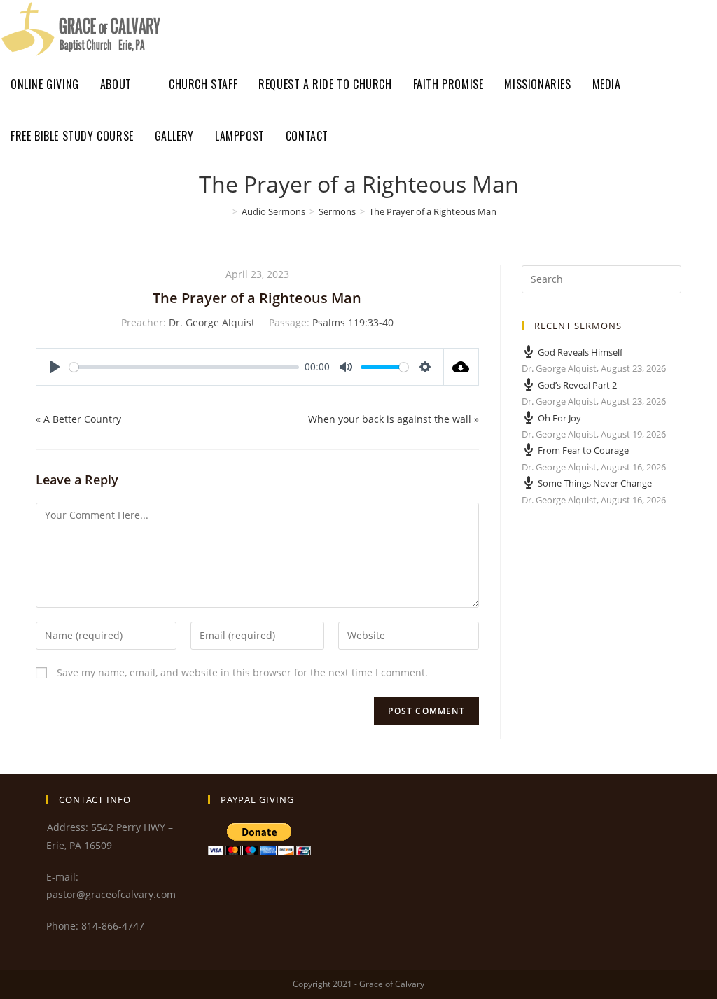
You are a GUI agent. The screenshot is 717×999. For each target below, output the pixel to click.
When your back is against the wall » (393, 419)
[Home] (224, 211)
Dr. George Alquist (212, 322)
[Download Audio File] (461, 367)
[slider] (184, 367)
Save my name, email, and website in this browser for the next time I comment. (242, 672)
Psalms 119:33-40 (353, 322)
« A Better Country (78, 419)
